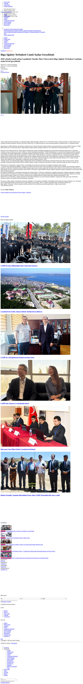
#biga (19, 192)
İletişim (9, 35)
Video (5, 671)
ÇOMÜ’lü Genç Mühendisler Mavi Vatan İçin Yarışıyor (19, 266)
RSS (13, 35)
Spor (5, 33)
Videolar (6, 3)
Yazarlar (6, 672)
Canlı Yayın (7, 5)
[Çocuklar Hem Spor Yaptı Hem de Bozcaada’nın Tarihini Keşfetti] (6, 556)
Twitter (11, 29)
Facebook (6, 29)
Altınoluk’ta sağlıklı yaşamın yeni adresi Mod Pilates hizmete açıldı (24, 544)
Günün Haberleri (8, 6)
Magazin (32, 32)
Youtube (20, 29)
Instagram (15, 29)
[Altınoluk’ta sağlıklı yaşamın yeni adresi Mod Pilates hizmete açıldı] (6, 543)
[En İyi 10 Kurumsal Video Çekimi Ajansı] (6, 536)
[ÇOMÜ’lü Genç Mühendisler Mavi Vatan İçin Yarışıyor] (35, 262)
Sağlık (5, 19)
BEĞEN (3, 561)
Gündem (6, 17)
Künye (5, 35)
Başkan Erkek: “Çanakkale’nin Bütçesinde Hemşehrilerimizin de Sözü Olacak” (33, 551)
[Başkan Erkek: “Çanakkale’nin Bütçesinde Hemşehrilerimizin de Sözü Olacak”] (6, 550)
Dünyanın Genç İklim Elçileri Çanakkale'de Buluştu (18, 449)
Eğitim (5, 14)
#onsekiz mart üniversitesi (11, 192)
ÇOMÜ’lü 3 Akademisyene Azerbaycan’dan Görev (17, 357)
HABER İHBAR (5, 682)
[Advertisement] (41, 128)
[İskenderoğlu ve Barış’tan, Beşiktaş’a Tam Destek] (6, 529)
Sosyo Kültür (7, 23)
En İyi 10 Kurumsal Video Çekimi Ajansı (17, 538)
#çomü (2, 192)
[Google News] (5, 72)
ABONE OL (4, 569)
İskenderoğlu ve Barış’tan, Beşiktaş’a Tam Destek (19, 531)
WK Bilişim (14, 643)
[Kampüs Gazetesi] (6, 12)
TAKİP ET (3, 564)
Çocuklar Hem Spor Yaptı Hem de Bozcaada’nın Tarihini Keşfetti (30, 558)
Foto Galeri (7, 2)
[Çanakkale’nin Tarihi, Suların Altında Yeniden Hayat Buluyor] (35, 308)
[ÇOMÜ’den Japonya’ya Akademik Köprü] (35, 400)
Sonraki (7, 216)
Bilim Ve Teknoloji (40, 32)
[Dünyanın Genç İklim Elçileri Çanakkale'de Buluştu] (35, 446)
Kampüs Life (20, 32)
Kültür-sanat (7, 16)
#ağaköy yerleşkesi (26, 192)
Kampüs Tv (27, 32)
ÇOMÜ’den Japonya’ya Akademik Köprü (15, 403)
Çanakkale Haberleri (9, 20)
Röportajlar (7, 25)
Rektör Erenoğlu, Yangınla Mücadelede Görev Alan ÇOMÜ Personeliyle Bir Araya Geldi (30, 495)
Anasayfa (3, 50)
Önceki (2, 216)
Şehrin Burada (7, 22)
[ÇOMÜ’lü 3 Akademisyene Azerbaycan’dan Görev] (35, 354)
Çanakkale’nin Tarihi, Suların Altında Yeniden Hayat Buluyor (21, 311)
